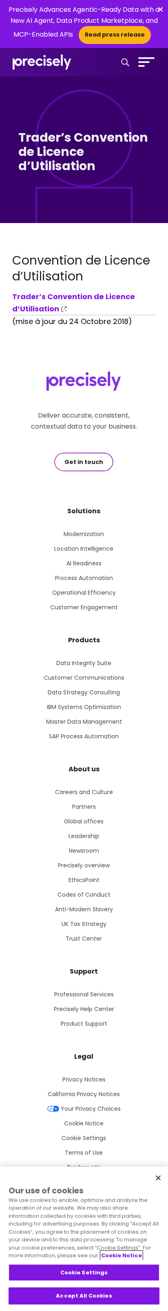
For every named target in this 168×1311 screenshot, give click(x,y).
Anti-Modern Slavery (84, 909)
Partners (84, 807)
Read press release (115, 35)
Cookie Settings (84, 1138)
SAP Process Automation (84, 736)
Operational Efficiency (84, 593)
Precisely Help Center (84, 1009)
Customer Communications (84, 678)
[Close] (158, 1178)
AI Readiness (84, 563)
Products (84, 640)
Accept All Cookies (84, 1296)
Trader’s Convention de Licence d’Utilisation (73, 302)
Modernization (84, 534)
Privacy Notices (84, 1079)
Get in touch (83, 462)
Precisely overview (84, 865)
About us (84, 769)
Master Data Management (84, 722)
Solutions (83, 511)
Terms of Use (84, 1153)
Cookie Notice (84, 1123)
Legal (83, 1056)
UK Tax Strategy (84, 924)
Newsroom (84, 851)
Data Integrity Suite (83, 663)
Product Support (84, 1024)
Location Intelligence (83, 549)
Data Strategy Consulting (84, 692)
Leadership (84, 836)
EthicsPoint (84, 880)
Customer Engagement (84, 607)
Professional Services (84, 994)
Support (84, 971)
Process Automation (84, 578)
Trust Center (84, 939)
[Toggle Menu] (144, 61)
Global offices (84, 821)
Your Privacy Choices (91, 1109)
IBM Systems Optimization (84, 707)
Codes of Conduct (84, 895)
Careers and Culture (84, 792)
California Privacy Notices (84, 1094)
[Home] (42, 62)
